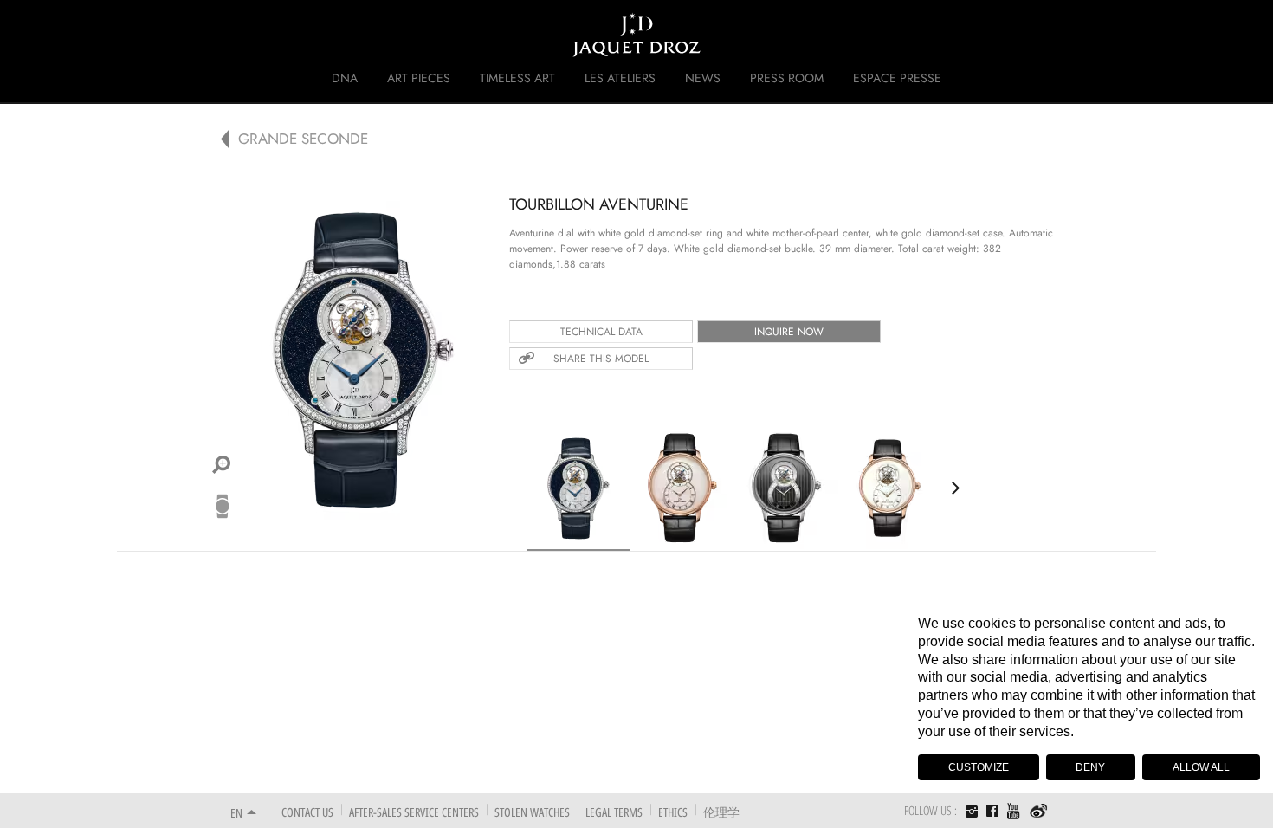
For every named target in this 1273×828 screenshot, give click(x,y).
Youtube (1014, 811)
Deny (1090, 767)
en (236, 813)
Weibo (1039, 811)
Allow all (1201, 767)
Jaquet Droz (219, 34)
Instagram (972, 813)
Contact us (307, 812)
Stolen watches (532, 812)
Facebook (992, 811)
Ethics (673, 812)
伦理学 (721, 812)
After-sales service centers (414, 812)
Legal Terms (614, 812)
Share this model (601, 358)
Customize (978, 767)
